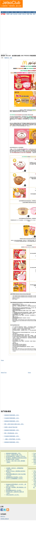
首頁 (3, 12)
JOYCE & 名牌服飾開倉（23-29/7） (14, 478)
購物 (12, 12)
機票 (28, 14)
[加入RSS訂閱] (7, 510)
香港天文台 (3, 516)
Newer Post (4, 372)
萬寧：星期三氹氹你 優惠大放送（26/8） (14, 424)
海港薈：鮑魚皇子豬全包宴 (10, 427)
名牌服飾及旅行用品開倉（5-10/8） (14, 477)
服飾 (11, 14)
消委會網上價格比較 (5, 518)
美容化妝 (15, 14)
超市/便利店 (21, 12)
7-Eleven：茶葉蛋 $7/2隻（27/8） (14, 454)
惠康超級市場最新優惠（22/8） (11, 421)
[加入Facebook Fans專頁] (2, 510)
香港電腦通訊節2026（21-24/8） (14, 490)
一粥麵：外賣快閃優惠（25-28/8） (12, 439)
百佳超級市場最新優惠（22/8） (11, 436)
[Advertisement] (29, 5)
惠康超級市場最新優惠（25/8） (11, 442)
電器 (34, 14)
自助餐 (19, 14)
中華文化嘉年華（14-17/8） (12, 494)
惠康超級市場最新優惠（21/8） (11, 415)
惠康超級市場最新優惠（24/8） (11, 430)
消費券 (8, 14)
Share (2, 360)
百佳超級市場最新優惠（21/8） (11, 418)
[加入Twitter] (4, 510)
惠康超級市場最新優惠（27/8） (13, 453)
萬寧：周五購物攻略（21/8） (11, 433)
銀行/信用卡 (28, 12)
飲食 (16, 12)
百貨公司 (24, 14)
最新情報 (7, 12)
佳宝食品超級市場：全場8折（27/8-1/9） (16, 456)
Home (29, 372)
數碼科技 (7, 57)
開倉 (31, 14)
